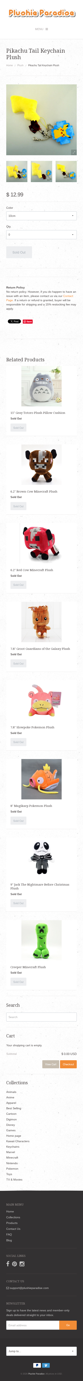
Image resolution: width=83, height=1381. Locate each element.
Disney (10, 1124)
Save (29, 321)
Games (11, 1130)
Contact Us (13, 1228)
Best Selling (13, 1108)
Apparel (11, 1102)
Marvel (10, 1152)
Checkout (68, 1064)
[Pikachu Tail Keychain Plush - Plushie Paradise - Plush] (16, 171)
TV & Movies (14, 1179)
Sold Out (19, 252)
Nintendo (12, 1163)
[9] (41, 857)
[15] (41, 385)
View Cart (50, 1064)
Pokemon (12, 1168)
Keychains (12, 1146)
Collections (13, 1217)
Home (9, 65)
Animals (11, 1092)
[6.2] (41, 464)
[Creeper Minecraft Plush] (41, 940)
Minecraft (12, 1157)
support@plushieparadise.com (29, 1288)
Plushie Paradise (36, 1374)
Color (9, 207)
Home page (13, 1135)
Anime (10, 1097)
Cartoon (11, 1113)
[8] (41, 778)
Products (12, 1223)
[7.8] (41, 621)
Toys (9, 1174)
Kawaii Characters (17, 1141)
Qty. (8, 226)
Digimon (11, 1119)
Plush (20, 65)
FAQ (9, 1234)
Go (68, 1325)
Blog (9, 1240)
